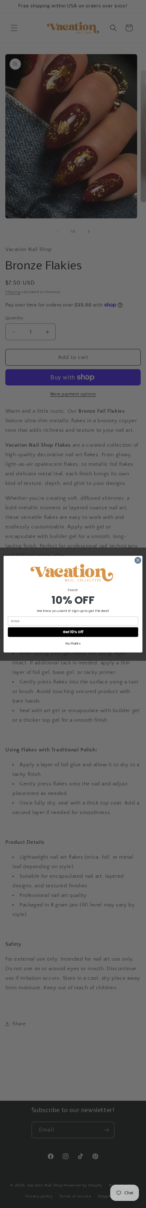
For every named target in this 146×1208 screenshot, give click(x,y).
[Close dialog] (138, 560)
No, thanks (73, 643)
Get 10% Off (73, 631)
